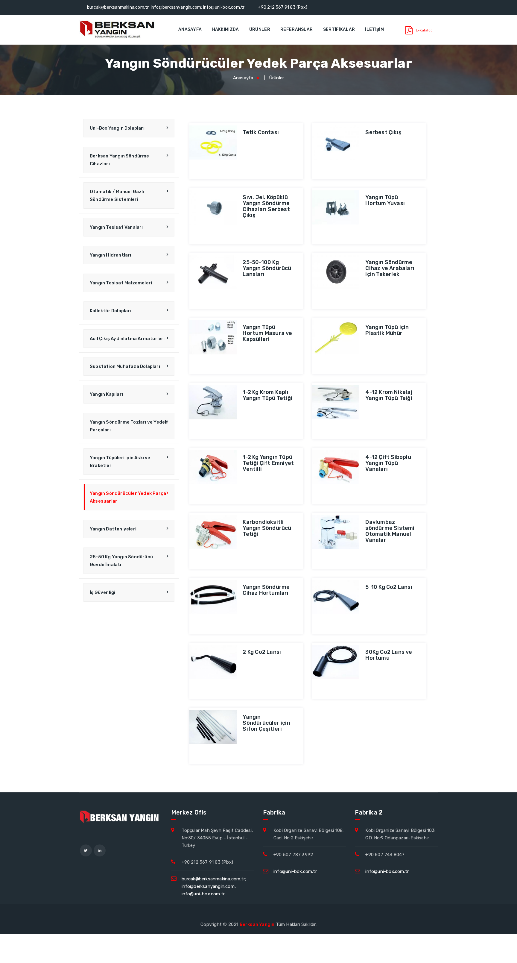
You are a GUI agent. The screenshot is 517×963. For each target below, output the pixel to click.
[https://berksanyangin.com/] (118, 29)
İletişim (374, 29)
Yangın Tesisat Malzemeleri (121, 283)
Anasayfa (190, 29)
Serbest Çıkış (383, 132)
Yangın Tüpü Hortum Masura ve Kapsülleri (267, 333)
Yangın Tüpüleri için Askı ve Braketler (120, 461)
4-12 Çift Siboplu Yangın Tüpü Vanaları (388, 463)
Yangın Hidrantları (110, 255)
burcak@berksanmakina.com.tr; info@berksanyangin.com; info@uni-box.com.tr (165, 7)
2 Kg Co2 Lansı (262, 652)
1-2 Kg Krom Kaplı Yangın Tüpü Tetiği (267, 395)
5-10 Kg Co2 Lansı (388, 587)
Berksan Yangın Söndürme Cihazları (119, 159)
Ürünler (259, 29)
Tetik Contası (261, 132)
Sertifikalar (339, 29)
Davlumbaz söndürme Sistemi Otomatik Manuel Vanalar (389, 531)
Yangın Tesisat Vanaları (116, 227)
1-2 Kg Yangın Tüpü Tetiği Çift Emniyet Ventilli (268, 463)
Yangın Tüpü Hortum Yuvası (385, 200)
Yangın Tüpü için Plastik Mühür (387, 330)
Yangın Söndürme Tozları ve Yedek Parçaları (128, 426)
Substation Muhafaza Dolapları (125, 366)
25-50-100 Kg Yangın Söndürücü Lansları (267, 268)
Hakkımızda (225, 29)
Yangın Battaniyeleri (113, 529)
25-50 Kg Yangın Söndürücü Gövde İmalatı (121, 560)
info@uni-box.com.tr (295, 871)
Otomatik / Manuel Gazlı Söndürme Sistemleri (117, 195)
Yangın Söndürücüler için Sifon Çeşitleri (266, 723)
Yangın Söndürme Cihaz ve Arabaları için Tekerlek (389, 268)
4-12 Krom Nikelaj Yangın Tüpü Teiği (388, 395)
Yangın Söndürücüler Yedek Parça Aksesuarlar (128, 497)
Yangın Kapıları (106, 394)
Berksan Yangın (257, 924)
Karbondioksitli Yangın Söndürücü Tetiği (267, 528)
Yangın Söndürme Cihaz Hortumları (266, 590)
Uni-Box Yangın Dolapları (117, 128)
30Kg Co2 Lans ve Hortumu (388, 655)
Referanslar (296, 29)
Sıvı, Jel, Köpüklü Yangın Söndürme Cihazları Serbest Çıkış (266, 206)
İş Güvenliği (102, 592)
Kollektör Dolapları (110, 310)
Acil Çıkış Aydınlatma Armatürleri (127, 338)
